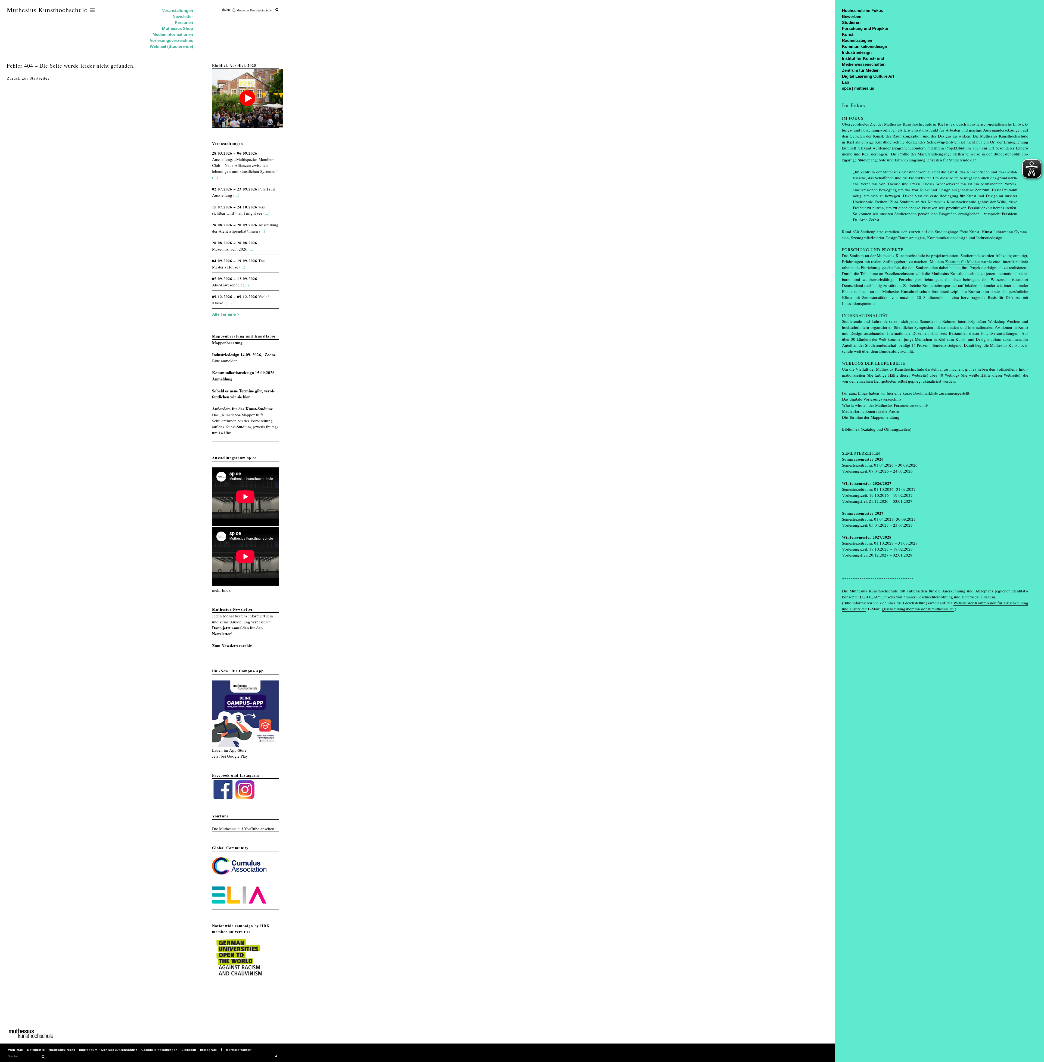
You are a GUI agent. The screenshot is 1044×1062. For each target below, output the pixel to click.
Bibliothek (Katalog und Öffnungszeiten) (876, 429)
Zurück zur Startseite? (28, 78)
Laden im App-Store (229, 750)
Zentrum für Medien (962, 261)
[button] (43, 1057)
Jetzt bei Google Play (230, 756)
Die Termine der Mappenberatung (870, 417)
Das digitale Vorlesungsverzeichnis (871, 399)
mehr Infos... (223, 590)
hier (246, 397)
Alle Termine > (225, 314)
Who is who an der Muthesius (867, 405)
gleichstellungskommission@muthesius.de (918, 608)
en (228, 9)
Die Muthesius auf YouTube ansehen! (244, 828)
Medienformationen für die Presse (870, 411)
